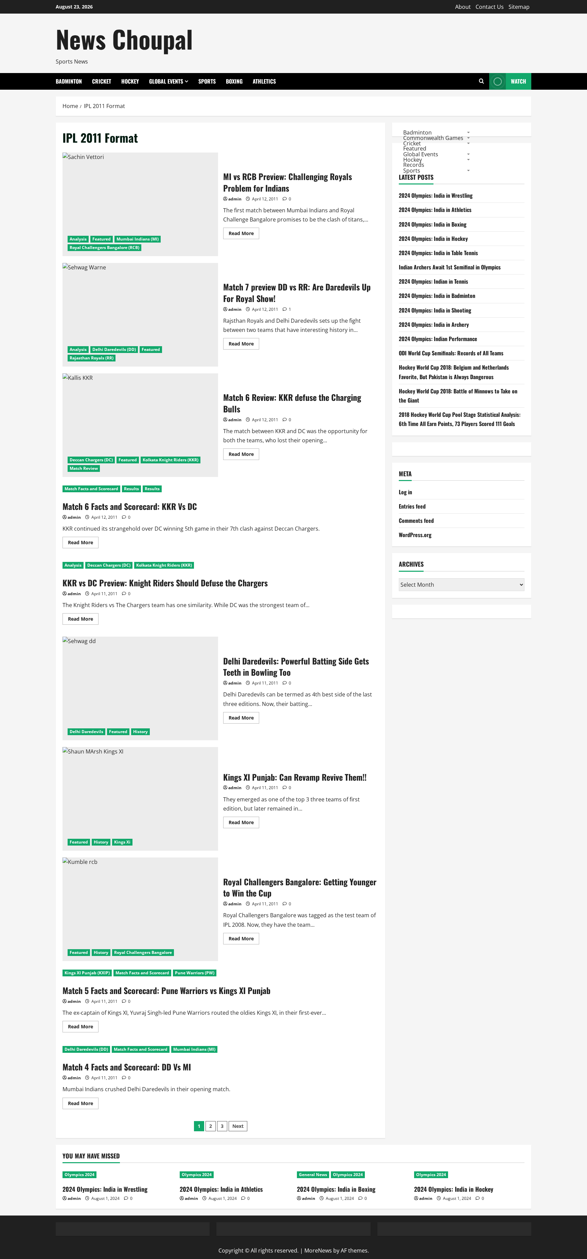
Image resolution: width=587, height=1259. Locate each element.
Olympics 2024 (79, 1174)
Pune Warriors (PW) (194, 973)
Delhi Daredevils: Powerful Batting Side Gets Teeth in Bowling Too (140, 688)
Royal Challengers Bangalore (143, 952)
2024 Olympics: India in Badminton (437, 296)
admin (235, 199)
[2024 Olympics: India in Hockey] (469, 1175)
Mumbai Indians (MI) (138, 239)
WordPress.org (415, 535)
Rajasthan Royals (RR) (91, 358)
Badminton (69, 81)
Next (238, 1126)
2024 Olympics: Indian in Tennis (433, 282)
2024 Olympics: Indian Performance (438, 339)
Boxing (234, 81)
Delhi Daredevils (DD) (114, 349)
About (463, 7)
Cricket (101, 81)
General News (313, 1174)
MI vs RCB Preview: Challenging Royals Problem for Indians (140, 204)
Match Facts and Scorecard (91, 489)
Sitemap (519, 7)
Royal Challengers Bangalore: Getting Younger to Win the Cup (140, 909)
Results (131, 489)
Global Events (166, 81)
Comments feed (416, 521)
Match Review (84, 468)
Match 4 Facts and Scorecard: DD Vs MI (127, 1067)
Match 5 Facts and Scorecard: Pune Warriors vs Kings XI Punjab (166, 990)
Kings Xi (122, 842)
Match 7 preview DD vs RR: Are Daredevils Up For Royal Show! (140, 315)
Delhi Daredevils (86, 731)
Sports (207, 81)
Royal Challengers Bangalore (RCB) (104, 247)
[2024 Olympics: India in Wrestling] (118, 1175)
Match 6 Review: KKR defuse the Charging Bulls (140, 425)
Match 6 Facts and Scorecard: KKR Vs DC (130, 506)
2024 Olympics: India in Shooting (435, 310)
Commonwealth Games (433, 137)
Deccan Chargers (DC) (91, 460)
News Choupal (124, 38)
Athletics (264, 81)
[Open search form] (481, 81)
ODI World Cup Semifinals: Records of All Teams (451, 353)
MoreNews (318, 1250)
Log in (405, 492)
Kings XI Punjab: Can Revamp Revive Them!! (140, 799)
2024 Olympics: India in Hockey (433, 238)
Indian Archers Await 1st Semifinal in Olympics (450, 267)
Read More (244, 234)
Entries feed (412, 506)
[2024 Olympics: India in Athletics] (235, 1175)
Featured (101, 239)
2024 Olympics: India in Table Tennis (438, 253)
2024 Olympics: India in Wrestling (436, 196)
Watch (518, 81)
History (140, 731)
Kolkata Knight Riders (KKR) (170, 460)
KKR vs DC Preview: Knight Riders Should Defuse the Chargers (165, 583)
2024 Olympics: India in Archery (434, 324)
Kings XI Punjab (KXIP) (87, 973)
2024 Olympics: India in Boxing (432, 224)
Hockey (130, 81)
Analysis (78, 239)
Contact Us (490, 7)
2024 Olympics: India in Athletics (435, 210)
